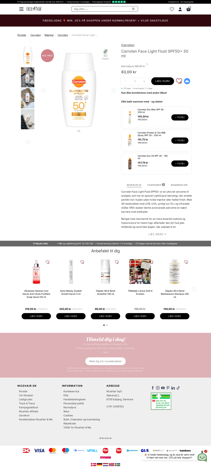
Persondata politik (73, 403)
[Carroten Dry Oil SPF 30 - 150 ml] (130, 163)
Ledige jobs (25, 399)
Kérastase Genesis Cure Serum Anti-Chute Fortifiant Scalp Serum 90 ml (36, 293)
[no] (112, 464)
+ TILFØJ (180, 117)
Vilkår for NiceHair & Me (77, 427)
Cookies (68, 415)
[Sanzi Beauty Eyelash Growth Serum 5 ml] (71, 271)
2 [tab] (107, 325)
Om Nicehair (26, 395)
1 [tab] (104, 325)
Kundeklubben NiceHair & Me (36, 419)
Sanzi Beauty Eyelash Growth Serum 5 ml (71, 292)
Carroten (35, 35)
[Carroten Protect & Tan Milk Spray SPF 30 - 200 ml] (130, 140)
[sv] (117, 464)
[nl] (106, 464)
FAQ (65, 395)
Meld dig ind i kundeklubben (105, 361)
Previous (29, 42)
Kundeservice (173, 2)
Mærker (49, 35)
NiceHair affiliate (28, 411)
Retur (66, 411)
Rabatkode (69, 423)
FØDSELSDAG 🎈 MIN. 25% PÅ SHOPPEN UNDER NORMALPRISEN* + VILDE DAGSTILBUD (105, 20)
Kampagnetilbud (28, 407)
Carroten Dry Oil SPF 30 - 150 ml (153, 157)
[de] (100, 464)
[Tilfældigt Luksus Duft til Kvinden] (140, 271)
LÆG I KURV (162, 81)
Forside (21, 35)
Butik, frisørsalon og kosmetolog (81, 419)
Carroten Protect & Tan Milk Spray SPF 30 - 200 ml (152, 134)
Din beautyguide (187, 2)
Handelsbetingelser (74, 399)
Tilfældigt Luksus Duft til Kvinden (140, 292)
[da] (94, 464)
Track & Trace (27, 403)
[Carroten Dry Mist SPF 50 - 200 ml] (130, 117)
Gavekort (24, 415)
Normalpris (69, 407)
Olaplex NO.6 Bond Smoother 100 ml (105, 292)
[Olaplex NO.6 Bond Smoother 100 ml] (105, 271)
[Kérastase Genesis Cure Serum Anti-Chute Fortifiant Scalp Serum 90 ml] (36, 271)
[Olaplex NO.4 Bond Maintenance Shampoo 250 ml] (174, 271)
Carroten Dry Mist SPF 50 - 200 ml (151, 110)
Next (27, 141)
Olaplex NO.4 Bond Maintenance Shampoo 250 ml (175, 293)
